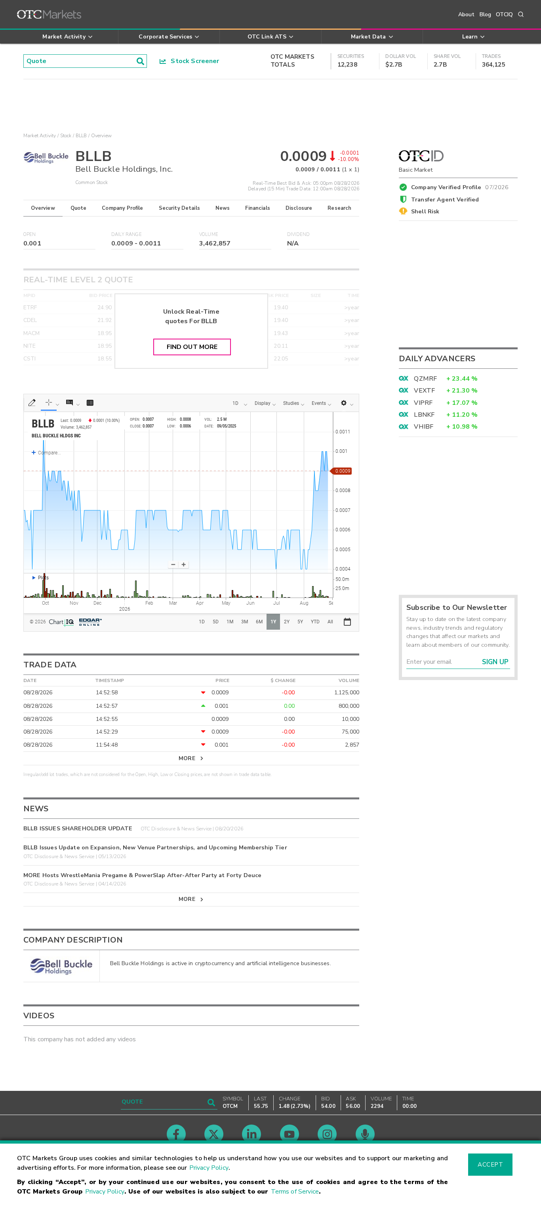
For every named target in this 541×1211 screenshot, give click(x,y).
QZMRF (425, 378)
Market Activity (39, 135)
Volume (208, 235)
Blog (485, 14)
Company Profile (122, 208)
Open (29, 235)
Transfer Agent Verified (445, 199)
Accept (490, 1165)
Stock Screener (192, 61)
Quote (78, 208)
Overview (43, 208)
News (222, 208)
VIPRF (423, 403)
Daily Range (126, 235)
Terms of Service (295, 1191)
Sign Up (495, 662)
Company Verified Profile (460, 186)
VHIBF (423, 426)
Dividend (298, 235)
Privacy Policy (209, 1167)
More (187, 758)
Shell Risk (425, 211)
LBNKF (424, 414)
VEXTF (424, 390)
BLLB (81, 135)
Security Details (179, 208)
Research (339, 208)
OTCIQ (504, 14)
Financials (257, 208)
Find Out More (192, 347)
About (466, 14)
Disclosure (299, 208)
